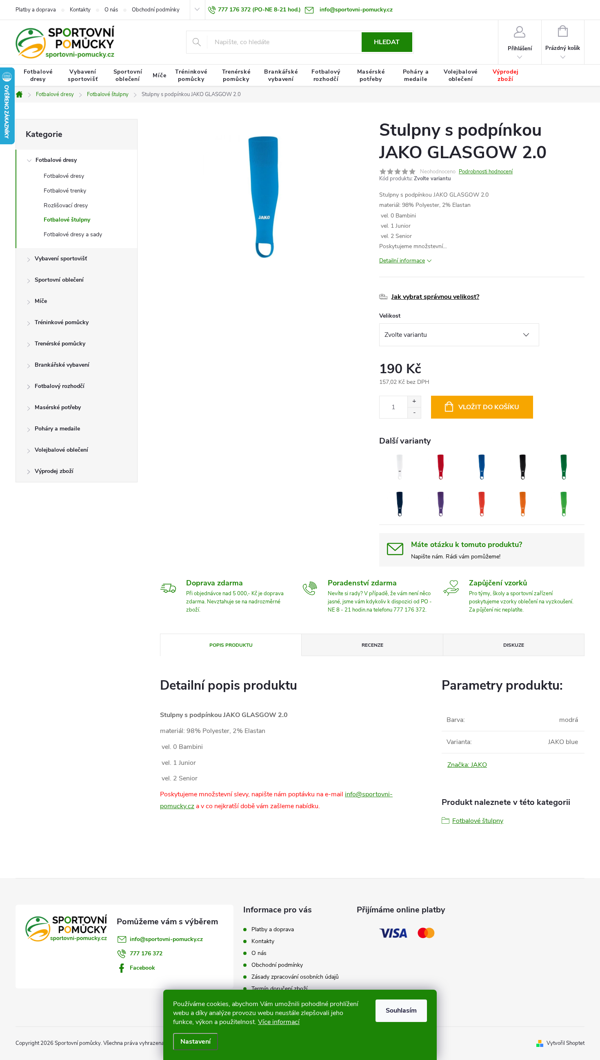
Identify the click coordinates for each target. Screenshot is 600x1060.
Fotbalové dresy (56, 160)
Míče (41, 301)
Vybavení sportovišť (61, 258)
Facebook (142, 968)
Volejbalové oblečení (61, 450)
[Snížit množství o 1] (414, 412)
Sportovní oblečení (59, 280)
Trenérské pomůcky (60, 343)
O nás (111, 9)
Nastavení (195, 1041)
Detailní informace (402, 260)
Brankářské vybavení (62, 365)
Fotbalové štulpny (67, 220)
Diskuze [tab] (513, 645)
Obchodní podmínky (156, 9)
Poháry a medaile (57, 429)
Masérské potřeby (58, 407)
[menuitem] (38, 76)
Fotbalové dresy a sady (73, 234)
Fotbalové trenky (65, 191)
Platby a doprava (36, 9)
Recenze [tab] (372, 645)
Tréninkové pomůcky (62, 322)
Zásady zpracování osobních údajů (295, 977)
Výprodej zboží (54, 471)
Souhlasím (401, 1010)
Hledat (387, 42)
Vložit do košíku (488, 407)
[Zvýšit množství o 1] (414, 401)
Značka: (467, 764)
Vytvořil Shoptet (565, 1043)
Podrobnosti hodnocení (486, 171)
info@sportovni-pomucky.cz (166, 939)
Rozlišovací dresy (66, 205)
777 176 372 (146, 953)
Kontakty (80, 9)
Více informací (279, 1021)
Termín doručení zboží (279, 989)
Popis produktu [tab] (231, 645)
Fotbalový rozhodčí (59, 386)
